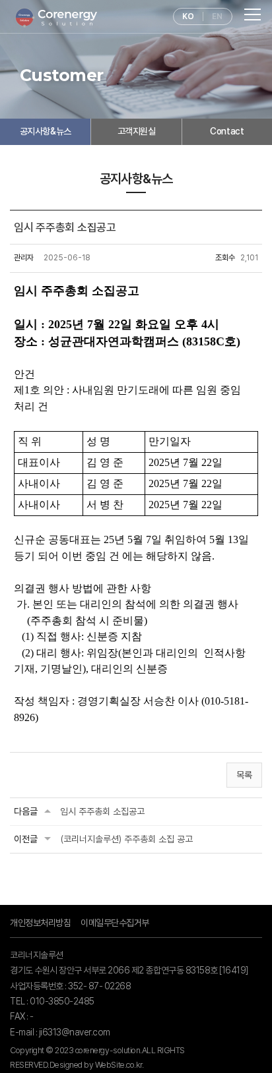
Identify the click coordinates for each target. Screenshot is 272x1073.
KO (187, 16)
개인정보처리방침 (40, 922)
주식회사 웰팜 (56, 18)
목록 (244, 775)
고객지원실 (137, 131)
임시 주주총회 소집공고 (102, 811)
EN (217, 16)
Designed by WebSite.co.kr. (97, 1065)
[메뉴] (253, 14)
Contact (227, 131)
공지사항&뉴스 (45, 131)
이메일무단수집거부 (115, 922)
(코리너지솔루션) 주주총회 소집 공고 (126, 839)
